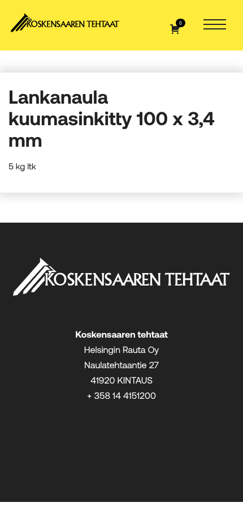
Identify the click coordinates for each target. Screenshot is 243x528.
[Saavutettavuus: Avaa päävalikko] (215, 25)
